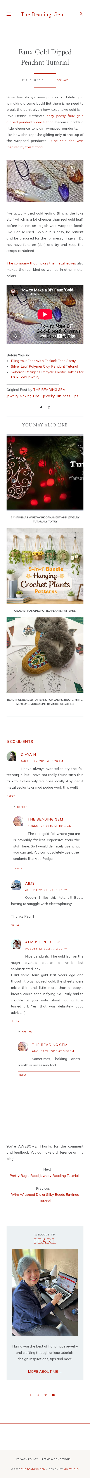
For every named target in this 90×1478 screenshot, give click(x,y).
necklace (61, 80)
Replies (22, 807)
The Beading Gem (43, 14)
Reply (11, 795)
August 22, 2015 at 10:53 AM (50, 825)
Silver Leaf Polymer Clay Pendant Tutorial (44, 366)
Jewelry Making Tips (23, 396)
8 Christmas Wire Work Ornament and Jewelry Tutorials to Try (45, 519)
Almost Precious (43, 942)
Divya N (28, 754)
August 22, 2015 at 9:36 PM (53, 1051)
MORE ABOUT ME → (45, 1371)
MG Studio (71, 1469)
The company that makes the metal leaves (41, 263)
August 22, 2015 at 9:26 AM (42, 761)
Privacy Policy (27, 1459)
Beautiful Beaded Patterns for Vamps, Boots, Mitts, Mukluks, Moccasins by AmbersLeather (45, 701)
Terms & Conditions (56, 1459)
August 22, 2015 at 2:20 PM (46, 948)
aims (30, 883)
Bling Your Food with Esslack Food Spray (43, 360)
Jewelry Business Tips (61, 396)
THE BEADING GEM (49, 389)
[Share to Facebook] (41, 407)
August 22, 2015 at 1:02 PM (46, 890)
